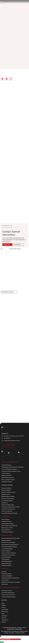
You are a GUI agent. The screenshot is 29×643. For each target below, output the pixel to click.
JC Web (23, 632)
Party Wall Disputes (6, 557)
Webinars (4, 622)
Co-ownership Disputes (7, 500)
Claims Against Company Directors (10, 544)
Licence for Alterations (7, 511)
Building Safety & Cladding (8, 496)
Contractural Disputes (7, 575)
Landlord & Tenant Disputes (8, 509)
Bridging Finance (6, 494)
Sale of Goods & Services (8, 477)
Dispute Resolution (7, 535)
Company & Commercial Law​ (10, 462)
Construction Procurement (8, 594)
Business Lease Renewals (8, 498)
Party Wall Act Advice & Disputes (9, 513)
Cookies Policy (10, 629)
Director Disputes (6, 473)
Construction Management (8, 592)
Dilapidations (5, 502)
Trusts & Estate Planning (8, 523)
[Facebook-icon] (3, 445)
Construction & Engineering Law (10, 587)
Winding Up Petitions (7, 565)
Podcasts (4, 617)
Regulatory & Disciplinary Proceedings (11, 582)
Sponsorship (5, 584)
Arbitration (4, 571)
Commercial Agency (6, 465)
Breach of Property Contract (8, 492)
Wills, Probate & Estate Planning (9, 525)
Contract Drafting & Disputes (8, 596)
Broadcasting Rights (6, 573)
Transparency (5, 620)
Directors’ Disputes (6, 550)
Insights (3, 605)
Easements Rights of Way (8, 504)
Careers (3, 607)
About (3, 603)
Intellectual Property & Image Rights (10, 578)
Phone (2, 642)
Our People (4, 615)
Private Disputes (6, 519)
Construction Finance (7, 590)
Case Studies (5, 609)
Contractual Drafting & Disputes (9, 469)
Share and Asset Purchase (8, 479)
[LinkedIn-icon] (13, 445)
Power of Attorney (6, 529)
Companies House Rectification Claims (11, 471)
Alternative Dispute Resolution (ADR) (11, 538)
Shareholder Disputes (7, 481)
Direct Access (5, 611)
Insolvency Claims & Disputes (9, 553)
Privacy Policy (18, 629)
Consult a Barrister (16, 639)
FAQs (3, 613)
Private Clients (6, 516)
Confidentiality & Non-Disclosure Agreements (12, 467)
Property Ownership (6, 521)
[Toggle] (27, 2)
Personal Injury (5, 580)
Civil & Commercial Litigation (8, 542)
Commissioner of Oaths (7, 527)
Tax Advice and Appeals (7, 532)
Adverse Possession (6, 488)
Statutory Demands (6, 563)
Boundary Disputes (6, 490)
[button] (2, 78)
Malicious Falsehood (7, 475)
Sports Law (5, 568)
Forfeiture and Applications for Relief (10, 507)
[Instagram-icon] (8, 445)
